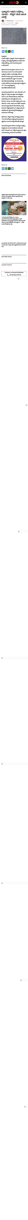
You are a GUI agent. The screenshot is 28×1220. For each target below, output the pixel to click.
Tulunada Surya (9, 20)
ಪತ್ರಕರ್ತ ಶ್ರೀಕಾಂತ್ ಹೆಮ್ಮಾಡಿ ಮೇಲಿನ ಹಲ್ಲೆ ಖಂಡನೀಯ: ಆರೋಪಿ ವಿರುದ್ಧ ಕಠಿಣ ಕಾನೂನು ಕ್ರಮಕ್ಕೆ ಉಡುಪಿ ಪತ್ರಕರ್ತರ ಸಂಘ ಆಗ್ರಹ (14, 196)
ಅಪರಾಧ (16, 23)
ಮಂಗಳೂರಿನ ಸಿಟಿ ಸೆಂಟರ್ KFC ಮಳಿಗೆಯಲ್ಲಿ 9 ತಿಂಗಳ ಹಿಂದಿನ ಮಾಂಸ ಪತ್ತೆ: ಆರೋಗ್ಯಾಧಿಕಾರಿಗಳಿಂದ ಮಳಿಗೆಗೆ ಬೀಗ (14, 244)
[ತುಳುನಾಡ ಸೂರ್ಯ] (14, 2)
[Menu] (3, 2)
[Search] (25, 2)
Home (3, 7)
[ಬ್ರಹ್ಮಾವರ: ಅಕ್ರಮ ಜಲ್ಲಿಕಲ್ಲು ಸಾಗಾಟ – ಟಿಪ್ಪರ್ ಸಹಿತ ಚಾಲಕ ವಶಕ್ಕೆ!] (14, 36)
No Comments (6, 24)
